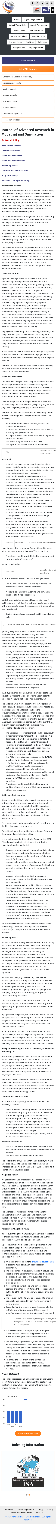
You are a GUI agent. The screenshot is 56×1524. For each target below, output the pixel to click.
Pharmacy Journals (10, 101)
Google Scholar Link (28, 1433)
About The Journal (39, 25)
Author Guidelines (19, 36)
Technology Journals (11, 120)
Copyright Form (36, 47)
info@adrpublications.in (43, 1262)
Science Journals (10, 107)
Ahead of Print (38, 36)
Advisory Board (28, 60)
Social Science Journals (12, 114)
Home (17, 19)
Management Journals (12, 83)
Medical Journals (10, 89)
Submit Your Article (17, 25)
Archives (30, 42)
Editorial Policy (36, 31)
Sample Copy (19, 47)
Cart (47, 9)
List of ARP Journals (28, 69)
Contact (39, 1513)
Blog (41, 1510)
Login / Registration (33, 19)
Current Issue (15, 42)
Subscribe (42, 42)
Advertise (9, 1510)
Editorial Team (19, 31)
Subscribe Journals (25, 1510)
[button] (27, 1495)
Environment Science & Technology (17, 77)
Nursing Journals (10, 95)
